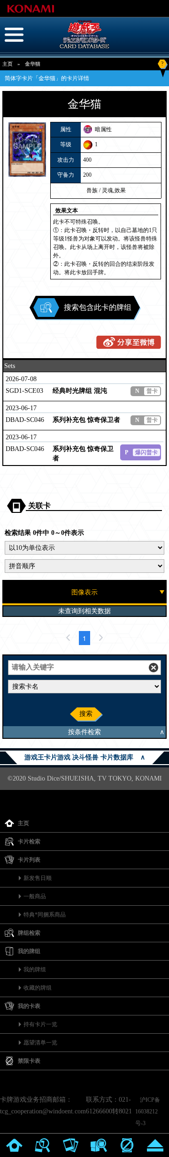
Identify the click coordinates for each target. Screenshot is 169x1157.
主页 (7, 64)
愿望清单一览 (40, 1042)
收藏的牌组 (37, 987)
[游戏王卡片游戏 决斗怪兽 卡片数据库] (84, 48)
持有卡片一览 (40, 1024)
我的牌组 (34, 969)
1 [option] (84, 638)
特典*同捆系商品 (44, 914)
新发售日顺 (37, 878)
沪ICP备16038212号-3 (147, 1112)
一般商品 (34, 896)
